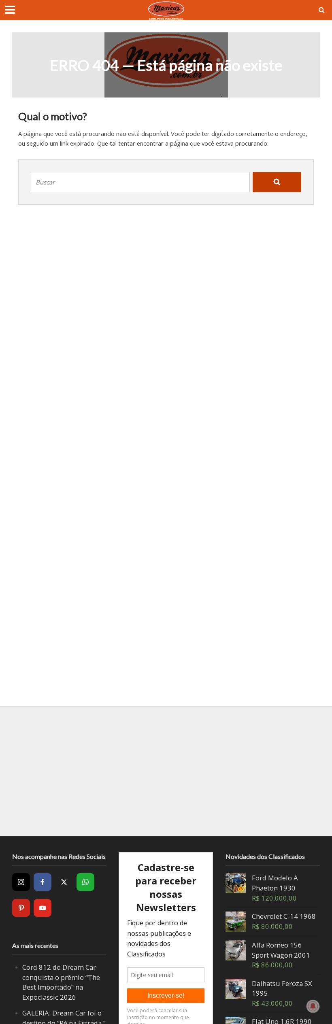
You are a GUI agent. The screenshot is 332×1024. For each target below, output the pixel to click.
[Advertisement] (166, 771)
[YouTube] (42, 908)
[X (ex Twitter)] (64, 882)
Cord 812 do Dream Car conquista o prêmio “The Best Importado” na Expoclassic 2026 (61, 982)
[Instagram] (21, 882)
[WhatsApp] (85, 882)
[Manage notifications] (312, 1006)
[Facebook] (42, 882)
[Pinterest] (21, 908)
